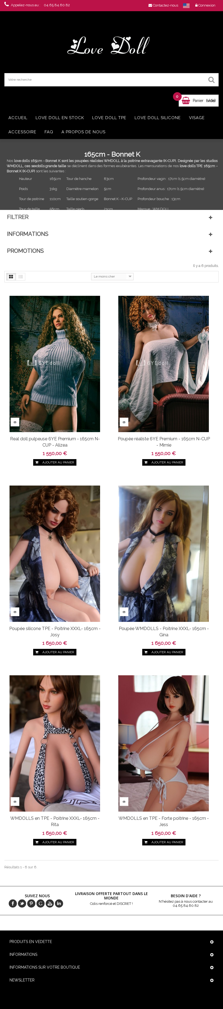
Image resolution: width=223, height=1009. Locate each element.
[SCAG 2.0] (111, 46)
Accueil (17, 117)
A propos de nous (83, 131)
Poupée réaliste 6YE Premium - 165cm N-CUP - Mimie (164, 442)
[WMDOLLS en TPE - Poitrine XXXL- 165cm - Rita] (55, 743)
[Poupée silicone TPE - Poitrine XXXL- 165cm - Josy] (55, 553)
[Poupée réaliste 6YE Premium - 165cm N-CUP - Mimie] (163, 364)
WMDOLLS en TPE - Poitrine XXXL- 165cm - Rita (55, 821)
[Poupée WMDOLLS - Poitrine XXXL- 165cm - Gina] (163, 553)
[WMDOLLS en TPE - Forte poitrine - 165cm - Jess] (163, 743)
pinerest (31, 903)
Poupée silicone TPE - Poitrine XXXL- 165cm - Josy (55, 631)
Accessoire (22, 131)
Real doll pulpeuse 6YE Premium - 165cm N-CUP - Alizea (55, 442)
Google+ (40, 903)
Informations (27, 234)
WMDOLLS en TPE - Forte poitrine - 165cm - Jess (164, 821)
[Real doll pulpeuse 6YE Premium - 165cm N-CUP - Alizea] (55, 364)
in (59, 903)
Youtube (50, 903)
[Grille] (11, 277)
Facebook (13, 903)
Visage (197, 117)
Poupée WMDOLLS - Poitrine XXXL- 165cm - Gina (164, 631)
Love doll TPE (109, 117)
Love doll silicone (158, 117)
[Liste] (20, 277)
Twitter (22, 903)
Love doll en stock (60, 117)
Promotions (25, 251)
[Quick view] (15, 422)
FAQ (49, 131)
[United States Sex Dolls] (186, 5)
